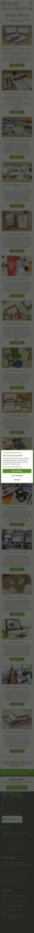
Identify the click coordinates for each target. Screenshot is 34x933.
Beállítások (17, 480)
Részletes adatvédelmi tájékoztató (12, 467)
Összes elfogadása (17, 471)
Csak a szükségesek (17, 476)
